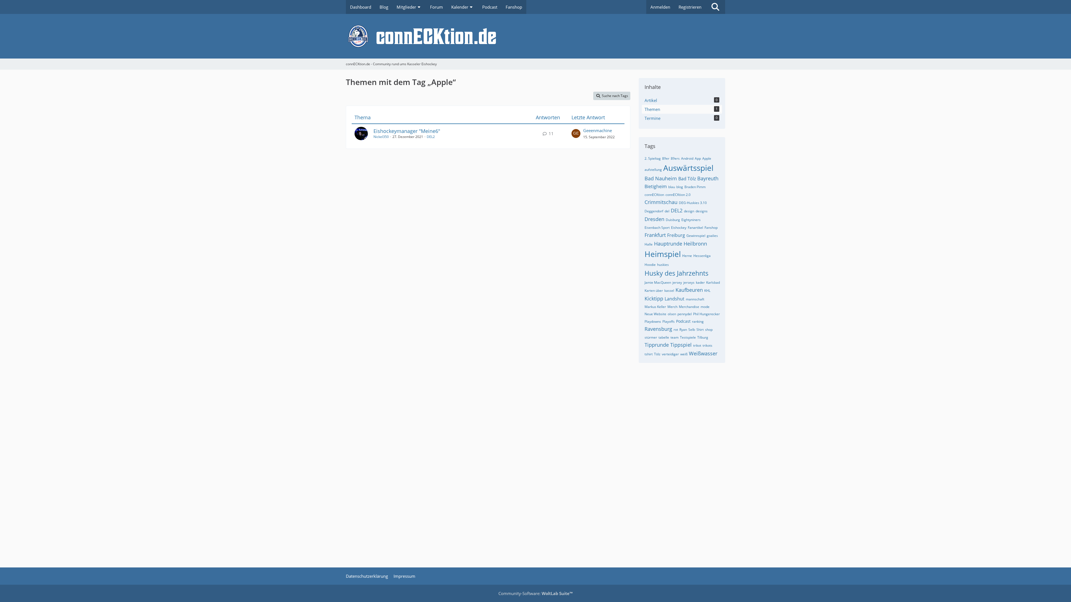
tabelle (663, 337)
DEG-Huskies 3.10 (693, 202)
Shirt (700, 329)
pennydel (684, 314)
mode (705, 306)
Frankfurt (655, 235)
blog (679, 187)
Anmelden (660, 7)
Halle (649, 244)
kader (700, 282)
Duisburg (673, 219)
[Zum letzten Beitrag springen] (575, 133)
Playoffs (668, 321)
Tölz (657, 354)
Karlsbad (713, 282)
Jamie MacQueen (658, 282)
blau (671, 187)
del (667, 211)
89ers (675, 158)
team (674, 337)
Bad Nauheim (661, 178)
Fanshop (711, 227)
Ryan (683, 329)
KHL (707, 290)
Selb (691, 329)
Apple (706, 158)
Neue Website (655, 314)
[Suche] (715, 7)
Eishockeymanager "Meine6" (406, 131)
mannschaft (695, 299)
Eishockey (678, 227)
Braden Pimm (695, 187)
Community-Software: (535, 593)
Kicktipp (654, 298)
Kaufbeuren (689, 290)
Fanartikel (695, 227)
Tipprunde (657, 344)
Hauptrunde (668, 243)
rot (676, 329)
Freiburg (676, 235)
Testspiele (688, 337)
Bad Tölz (687, 179)
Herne (687, 255)
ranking (698, 321)
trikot (697, 345)
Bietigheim (656, 186)
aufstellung (653, 169)
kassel (669, 290)
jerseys (688, 282)
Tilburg (702, 337)
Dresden (654, 219)
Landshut (674, 299)
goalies (712, 235)
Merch (672, 306)
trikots (707, 345)
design (689, 211)
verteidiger (670, 354)
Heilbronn (695, 243)
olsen (672, 314)
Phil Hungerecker (706, 314)
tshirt (649, 354)
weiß (684, 354)
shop (709, 329)
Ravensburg (658, 329)
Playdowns (653, 321)
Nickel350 (381, 136)
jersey (677, 282)
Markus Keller (655, 306)
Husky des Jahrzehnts (676, 273)
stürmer (651, 337)
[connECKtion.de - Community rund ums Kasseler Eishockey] (535, 36)
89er (665, 158)
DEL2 (431, 136)
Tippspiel (681, 344)
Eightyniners (691, 219)
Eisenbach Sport (657, 227)
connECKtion (654, 194)
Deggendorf (654, 211)
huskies (663, 264)
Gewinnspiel (695, 235)
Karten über (654, 290)
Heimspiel (663, 254)
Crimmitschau (661, 202)
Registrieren (690, 7)
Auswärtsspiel (688, 167)
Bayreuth (707, 178)
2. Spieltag (653, 158)
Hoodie (650, 264)
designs (702, 211)
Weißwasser (703, 353)
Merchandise (689, 306)
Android (687, 158)
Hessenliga (702, 255)
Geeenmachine (597, 130)
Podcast (683, 321)
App (698, 158)
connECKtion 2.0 (678, 194)
